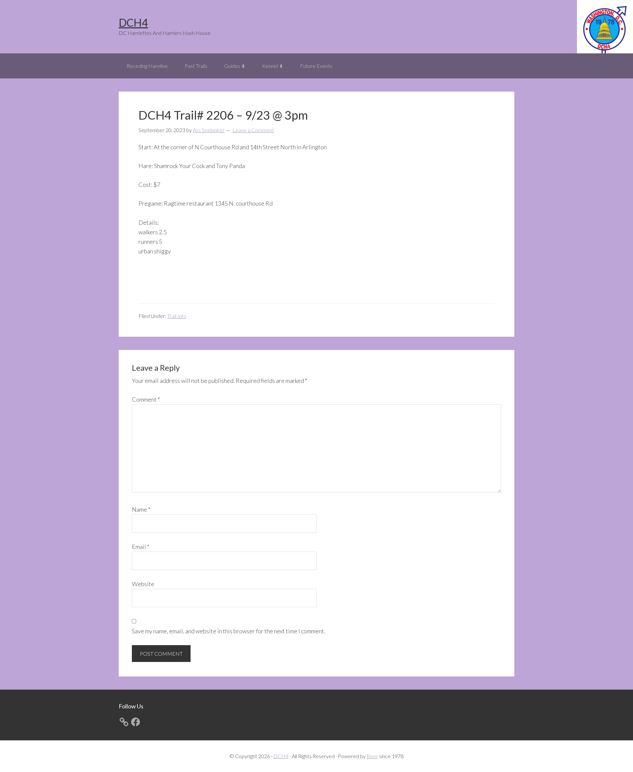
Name (141, 509)
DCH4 (133, 22)
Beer (372, 756)
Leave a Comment (253, 130)
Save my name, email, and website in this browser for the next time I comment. (228, 631)
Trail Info (176, 316)
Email (140, 546)
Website (143, 583)
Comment (146, 399)
